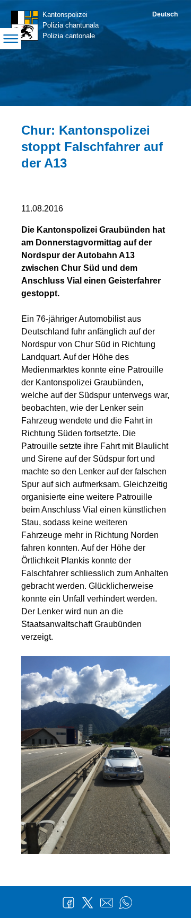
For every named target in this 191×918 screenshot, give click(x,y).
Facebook (68, 903)
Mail (107, 903)
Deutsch (165, 14)
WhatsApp (126, 903)
